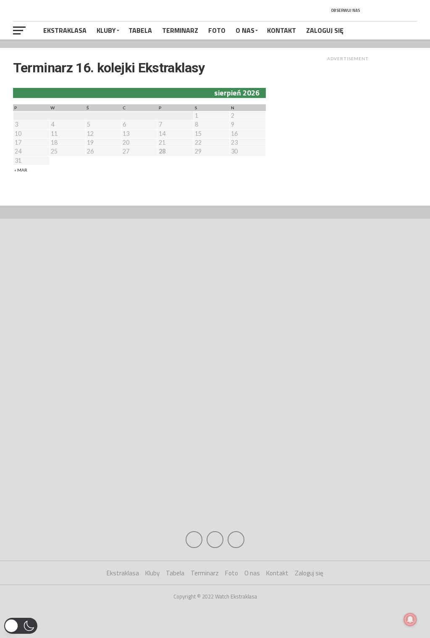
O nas (245, 30)
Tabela (140, 30)
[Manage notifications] (410, 619)
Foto (216, 30)
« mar (20, 169)
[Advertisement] (347, 122)
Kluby (106, 30)
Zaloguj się (324, 30)
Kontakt (281, 30)
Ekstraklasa (65, 30)
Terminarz (180, 30)
